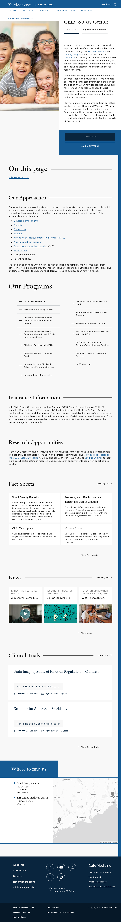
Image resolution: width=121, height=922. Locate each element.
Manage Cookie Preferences (102, 886)
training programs (73, 54)
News (73, 10)
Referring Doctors (24, 882)
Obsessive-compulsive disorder (30, 246)
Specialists (13, 10)
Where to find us (19, 177)
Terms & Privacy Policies (23, 908)
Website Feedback (98, 882)
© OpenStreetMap (112, 842)
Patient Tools (86, 10)
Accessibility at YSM (21, 912)
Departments (44, 10)
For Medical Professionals (20, 19)
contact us (70, 57)
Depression (20, 229)
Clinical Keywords (23, 887)
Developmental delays (26, 221)
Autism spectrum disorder (28, 242)
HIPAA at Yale (53, 908)
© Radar (103, 842)
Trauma (18, 233)
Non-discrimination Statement (61, 912)
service (92, 51)
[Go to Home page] (19, 5)
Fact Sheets (28, 10)
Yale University (96, 877)
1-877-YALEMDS (45, 5)
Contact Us (19, 870)
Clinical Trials (61, 10)
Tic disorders (20, 250)
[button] (112, 795)
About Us (18, 865)
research (101, 51)
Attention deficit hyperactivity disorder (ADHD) (39, 238)
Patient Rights (19, 917)
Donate (17, 876)
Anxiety (18, 225)
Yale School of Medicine (100, 872)
